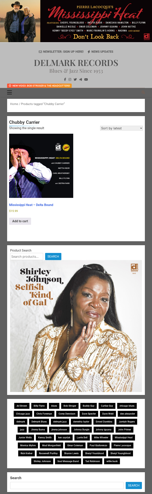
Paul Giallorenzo (98, 445)
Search (53, 256)
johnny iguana (103, 429)
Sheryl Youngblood (120, 453)
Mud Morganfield (51, 445)
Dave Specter (89, 413)
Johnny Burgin (81, 429)
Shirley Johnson (42, 461)
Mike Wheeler (101, 437)
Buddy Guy (88, 405)
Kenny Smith (45, 437)
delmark (20, 421)
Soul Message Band (68, 461)
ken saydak (64, 437)
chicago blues (127, 405)
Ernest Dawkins (104, 421)
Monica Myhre (28, 445)
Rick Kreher (26, 453)
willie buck (112, 461)
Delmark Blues (39, 421)
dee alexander (127, 413)
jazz (22, 429)
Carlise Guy (107, 405)
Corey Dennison (67, 413)
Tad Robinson (92, 461)
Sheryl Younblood (94, 453)
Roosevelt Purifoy (48, 453)
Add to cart (20, 221)
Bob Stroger (70, 405)
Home (14, 104)
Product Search (20, 250)
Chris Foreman (44, 413)
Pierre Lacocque (122, 445)
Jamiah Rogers (127, 421)
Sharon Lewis (71, 453)
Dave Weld (108, 413)
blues (54, 405)
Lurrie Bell (82, 437)
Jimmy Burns (38, 429)
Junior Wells (25, 437)
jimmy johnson (59, 429)
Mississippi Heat (124, 437)
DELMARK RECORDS (76, 62)
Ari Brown (22, 405)
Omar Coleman (75, 445)
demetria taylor (81, 421)
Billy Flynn (39, 405)
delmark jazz (60, 421)
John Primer (124, 429)
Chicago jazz (23, 413)
